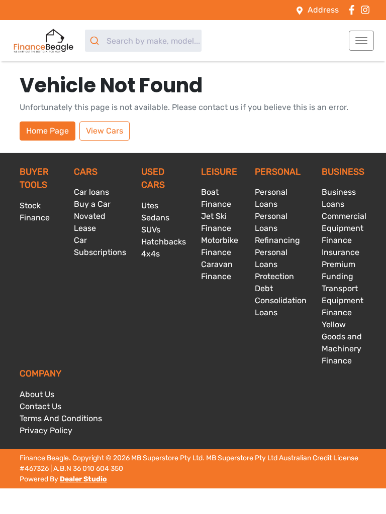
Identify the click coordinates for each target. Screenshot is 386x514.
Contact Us (40, 406)
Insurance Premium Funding (340, 264)
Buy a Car (92, 204)
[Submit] (96, 41)
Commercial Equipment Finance (344, 228)
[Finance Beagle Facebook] (353, 10)
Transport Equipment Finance (342, 300)
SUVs (150, 229)
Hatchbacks (163, 241)
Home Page (47, 131)
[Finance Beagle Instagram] (367, 10)
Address (323, 10)
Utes (149, 205)
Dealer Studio (83, 479)
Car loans (91, 192)
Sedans (155, 217)
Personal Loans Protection (274, 264)
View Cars (104, 131)
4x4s (150, 254)
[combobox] (143, 41)
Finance (35, 217)
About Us (37, 394)
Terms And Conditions (61, 418)
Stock (30, 205)
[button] (361, 41)
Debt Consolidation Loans (281, 300)
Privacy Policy (46, 430)
